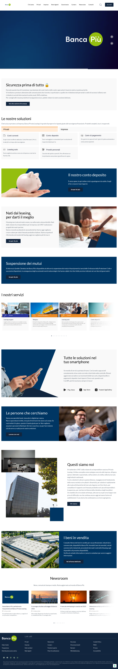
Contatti (91, 4)
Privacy (95, 648)
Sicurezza (73, 642)
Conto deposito (95, 319)
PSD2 (95, 645)
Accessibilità (97, 651)
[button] (100, 5)
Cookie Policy (97, 642)
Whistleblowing (74, 651)
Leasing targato (8, 319)
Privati (39, 4)
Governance (65, 4)
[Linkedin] (4, 657)
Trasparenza (5, 648)
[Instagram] (10, 657)
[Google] (14, 657)
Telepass (35, 319)
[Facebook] (7, 657)
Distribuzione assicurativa (9, 651)
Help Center (5, 645)
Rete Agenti (55, 4)
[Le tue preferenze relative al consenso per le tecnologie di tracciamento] (115, 666)
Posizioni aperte (52, 648)
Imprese (46, 4)
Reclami (72, 648)
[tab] (29, 129)
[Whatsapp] (17, 657)
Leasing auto (66, 319)
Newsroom (82, 4)
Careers (73, 4)
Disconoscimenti (75, 645)
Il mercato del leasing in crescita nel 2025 (73, 606)
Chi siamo (31, 4)
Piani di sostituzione (53, 651)
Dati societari (28, 648)
